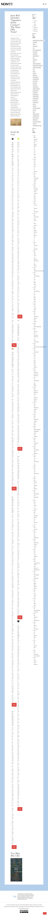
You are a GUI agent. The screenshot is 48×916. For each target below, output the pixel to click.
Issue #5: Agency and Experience (36, 625)
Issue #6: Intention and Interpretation (36, 617)
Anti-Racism (35, 46)
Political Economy (36, 108)
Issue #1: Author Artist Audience (36, 661)
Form (34, 71)
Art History (35, 52)
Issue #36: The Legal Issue (35, 306)
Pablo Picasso (35, 98)
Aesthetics (35, 42)
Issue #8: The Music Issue (35, 602)
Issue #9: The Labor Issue (35, 593)
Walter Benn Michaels (37, 125)
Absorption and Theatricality (38, 40)
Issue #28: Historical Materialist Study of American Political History (36, 394)
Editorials (36, 27)
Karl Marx (35, 83)
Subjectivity (35, 119)
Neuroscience (35, 96)
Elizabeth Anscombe (37, 67)
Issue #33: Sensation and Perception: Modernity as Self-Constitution (36, 335)
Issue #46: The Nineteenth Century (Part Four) (36, 178)
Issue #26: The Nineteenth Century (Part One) (36, 419)
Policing (34, 106)
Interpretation (36, 79)
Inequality (35, 75)
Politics (34, 110)
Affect (34, 44)
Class (34, 61)
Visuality (34, 123)
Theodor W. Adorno (37, 121)
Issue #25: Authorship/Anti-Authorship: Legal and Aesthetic (37, 431)
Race (34, 112)
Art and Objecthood (37, 50)
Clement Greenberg (37, 63)
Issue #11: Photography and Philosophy (36, 575)
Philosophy (35, 100)
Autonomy (35, 54)
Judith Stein (35, 81)
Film (34, 69)
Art (33, 48)
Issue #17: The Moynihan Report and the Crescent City (36, 517)
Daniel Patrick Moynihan (37, 65)
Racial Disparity (36, 114)
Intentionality (35, 77)
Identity (34, 73)
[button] (44, 4)
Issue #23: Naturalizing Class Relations (36, 450)
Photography (35, 102)
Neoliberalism (35, 94)
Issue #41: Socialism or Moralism (36, 246)
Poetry (35, 26)
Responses (36, 31)
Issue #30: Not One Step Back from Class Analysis (35, 360)
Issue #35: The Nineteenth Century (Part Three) (36, 316)
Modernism (35, 92)
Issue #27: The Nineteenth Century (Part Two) (36, 407)
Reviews (35, 29)
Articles (35, 21)
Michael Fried (35, 90)
